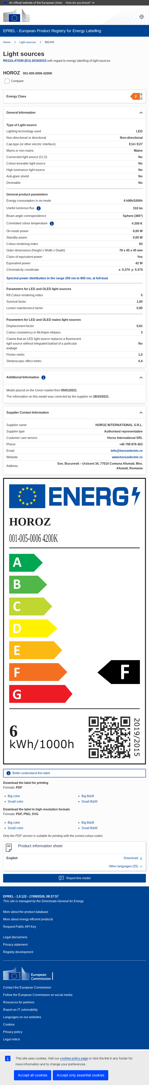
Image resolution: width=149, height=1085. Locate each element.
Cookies (9, 1024)
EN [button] (141, 16)
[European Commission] (16, 15)
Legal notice (11, 1039)
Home (6, 42)
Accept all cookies (32, 1075)
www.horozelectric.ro (127, 457)
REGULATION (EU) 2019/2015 (24, 60)
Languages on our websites (22, 1017)
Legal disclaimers (15, 937)
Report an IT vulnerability (20, 1009)
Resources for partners (18, 1002)
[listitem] (32, 42)
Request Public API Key (19, 926)
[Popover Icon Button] (38, 208)
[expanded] (141, 113)
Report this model (78, 878)
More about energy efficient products (28, 919)
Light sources (27, 42)
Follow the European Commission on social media (37, 995)
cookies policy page (74, 1058)
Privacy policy (12, 1032)
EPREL (31, 896)
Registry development (18, 952)
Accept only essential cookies (80, 1075)
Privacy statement (15, 944)
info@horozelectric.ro (127, 450)
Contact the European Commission (27, 987)
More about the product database (25, 911)
